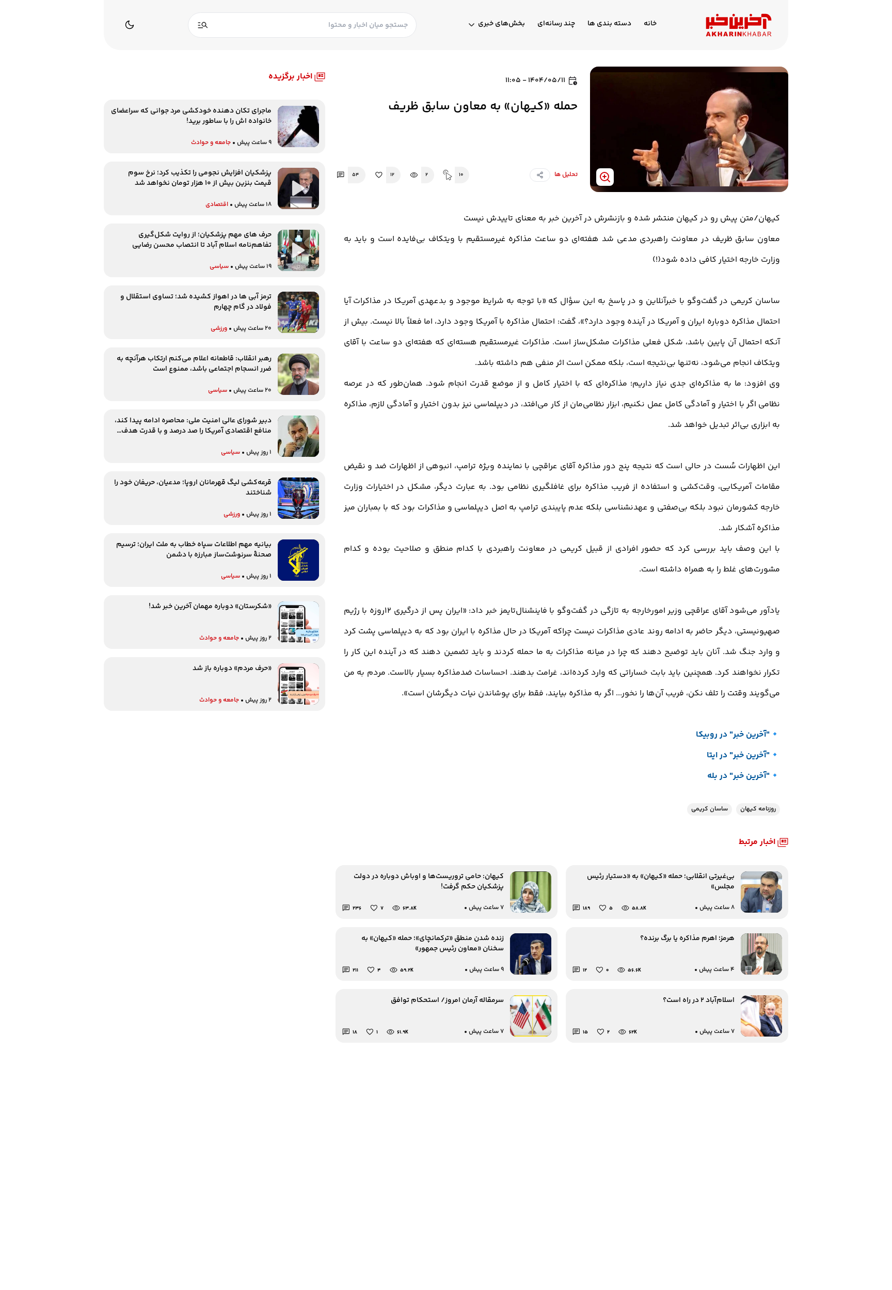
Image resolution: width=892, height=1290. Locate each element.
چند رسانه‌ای (556, 24)
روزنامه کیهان (758, 809)
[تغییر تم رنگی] (129, 24)
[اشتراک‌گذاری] (540, 175)
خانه (650, 24)
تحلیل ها (566, 175)
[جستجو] (203, 25)
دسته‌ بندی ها (609, 24)
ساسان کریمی (709, 809)
